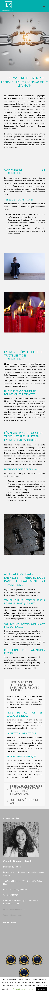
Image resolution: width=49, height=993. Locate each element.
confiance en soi (10, 147)
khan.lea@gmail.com (18, 889)
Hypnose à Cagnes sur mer (12, 915)
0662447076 (12, 895)
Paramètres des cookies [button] (23, 989)
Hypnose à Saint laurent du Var (14, 909)
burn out (8, 136)
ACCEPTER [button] (41, 989)
